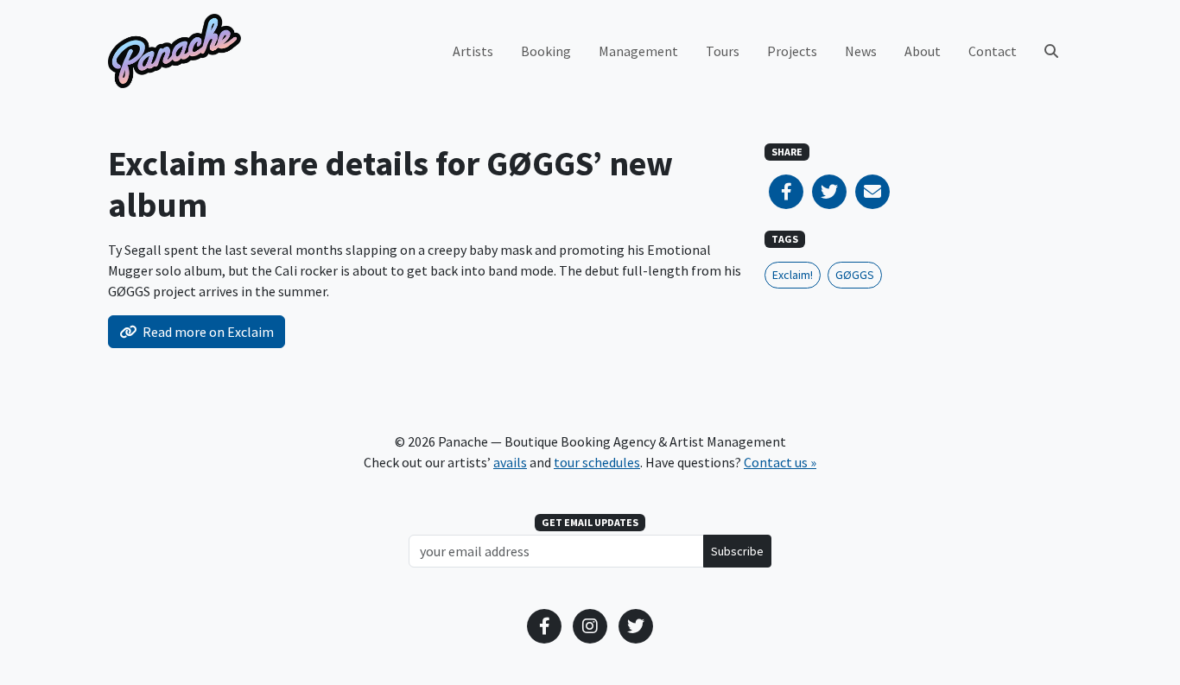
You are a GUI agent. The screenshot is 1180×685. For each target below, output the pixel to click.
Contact (992, 51)
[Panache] (174, 51)
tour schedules (597, 462)
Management (638, 51)
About (922, 51)
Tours (722, 51)
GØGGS (854, 274)
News (861, 51)
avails (510, 462)
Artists (473, 51)
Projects (792, 51)
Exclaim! (792, 274)
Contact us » (780, 462)
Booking (546, 51)
